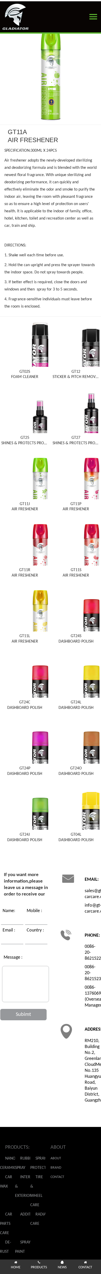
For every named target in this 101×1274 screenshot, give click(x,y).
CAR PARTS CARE (6, 1223)
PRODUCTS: (17, 1147)
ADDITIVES (29, 1214)
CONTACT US (57, 1178)
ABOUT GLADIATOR (58, 1159)
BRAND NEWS (56, 1169)
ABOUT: (58, 1147)
